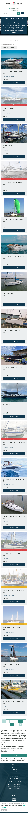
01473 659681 (17, 784)
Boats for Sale (14, 778)
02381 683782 (17, 788)
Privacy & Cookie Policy (14, 804)
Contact (14, 767)
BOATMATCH (15, 10)
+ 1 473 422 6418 (17, 790)
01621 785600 (17, 786)
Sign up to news (15, 8)
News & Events (14, 773)
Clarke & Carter (14, 4)
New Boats (14, 771)
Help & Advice (14, 769)
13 (16, 724)
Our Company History (14, 774)
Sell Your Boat (14, 776)
